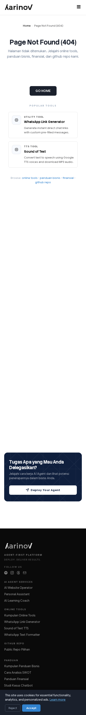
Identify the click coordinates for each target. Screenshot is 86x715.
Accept (31, 708)
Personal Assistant (17, 594)
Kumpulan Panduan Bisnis (21, 666)
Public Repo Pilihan (17, 649)
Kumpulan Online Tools (19, 615)
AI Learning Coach (16, 600)
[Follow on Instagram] (12, 572)
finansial (68, 178)
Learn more (58, 699)
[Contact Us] (24, 572)
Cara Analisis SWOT (17, 672)
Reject (13, 708)
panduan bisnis (50, 178)
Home (27, 25)
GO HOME (43, 91)
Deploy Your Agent (45, 490)
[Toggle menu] (79, 7)
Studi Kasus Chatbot (18, 685)
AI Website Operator (18, 588)
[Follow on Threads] (18, 572)
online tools (30, 178)
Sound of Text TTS (16, 628)
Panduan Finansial (16, 679)
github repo (43, 182)
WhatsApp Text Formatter (22, 635)
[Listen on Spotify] (6, 572)
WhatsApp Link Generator (22, 622)
